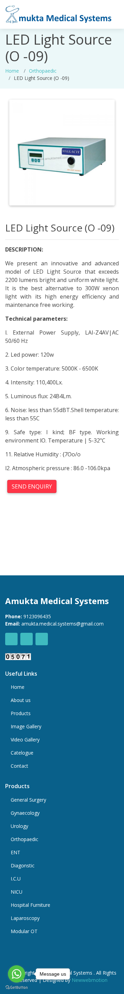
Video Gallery (25, 739)
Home (12, 70)
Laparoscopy (25, 918)
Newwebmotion (89, 980)
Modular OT (24, 931)
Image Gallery (26, 726)
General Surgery (28, 799)
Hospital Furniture (30, 905)
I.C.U (16, 878)
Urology (19, 826)
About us (21, 700)
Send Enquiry (32, 486)
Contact (19, 766)
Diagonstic (22, 865)
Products (21, 713)
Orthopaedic (24, 839)
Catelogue (22, 752)
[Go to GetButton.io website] (17, 987)
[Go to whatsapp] (16, 974)
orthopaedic (42, 70)
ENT (15, 852)
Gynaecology (25, 813)
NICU (16, 892)
